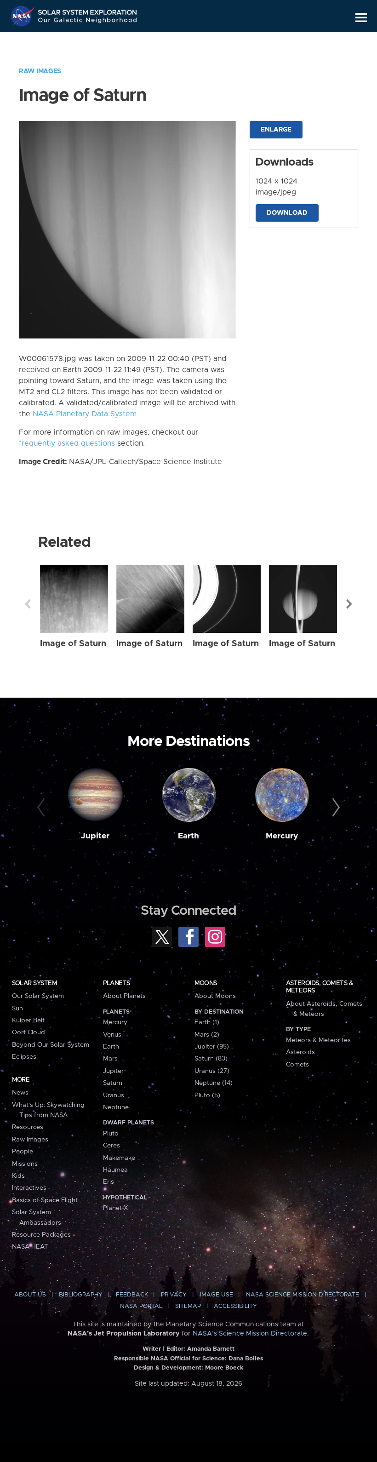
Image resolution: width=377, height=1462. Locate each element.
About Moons (215, 996)
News (20, 1092)
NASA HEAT (30, 1247)
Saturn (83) (211, 1058)
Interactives (29, 1188)
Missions (25, 1164)
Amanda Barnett (210, 1349)
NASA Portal (141, 1306)
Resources (27, 1127)
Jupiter (95, 836)
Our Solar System (38, 996)
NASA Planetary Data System (85, 414)
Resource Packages (41, 1235)
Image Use (216, 1295)
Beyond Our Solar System (50, 1045)
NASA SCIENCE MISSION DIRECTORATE (302, 1295)
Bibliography (81, 1295)
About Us (30, 1295)
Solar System (34, 983)
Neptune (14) (213, 1083)
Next (349, 603)
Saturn (112, 1083)
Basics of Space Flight (45, 1200)
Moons (205, 983)
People (22, 1151)
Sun (17, 1008)
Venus (112, 1035)
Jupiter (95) (211, 1046)
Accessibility (235, 1306)
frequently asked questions (67, 443)
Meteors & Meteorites (318, 1040)
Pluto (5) (207, 1095)
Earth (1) (206, 1022)
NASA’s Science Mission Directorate (250, 1333)
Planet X (115, 1208)
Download (287, 213)
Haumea (115, 1170)
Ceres (111, 1145)
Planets (116, 983)
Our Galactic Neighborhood (88, 22)
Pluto (111, 1133)
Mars (110, 1058)
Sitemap (188, 1306)
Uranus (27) (211, 1071)
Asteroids (300, 1052)
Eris (108, 1182)
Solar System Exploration (88, 10)
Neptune (116, 1107)
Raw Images (40, 71)
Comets (297, 1064)
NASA (23, 16)
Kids (18, 1176)
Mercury (282, 836)
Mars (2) (206, 1035)
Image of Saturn (73, 643)
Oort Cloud (28, 1032)
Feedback (132, 1295)
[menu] (361, 17)
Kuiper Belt (28, 1020)
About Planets (124, 996)
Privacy (174, 1295)
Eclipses (24, 1057)
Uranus (113, 1095)
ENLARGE (276, 129)
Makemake (119, 1158)
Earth (188, 836)
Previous (27, 603)
